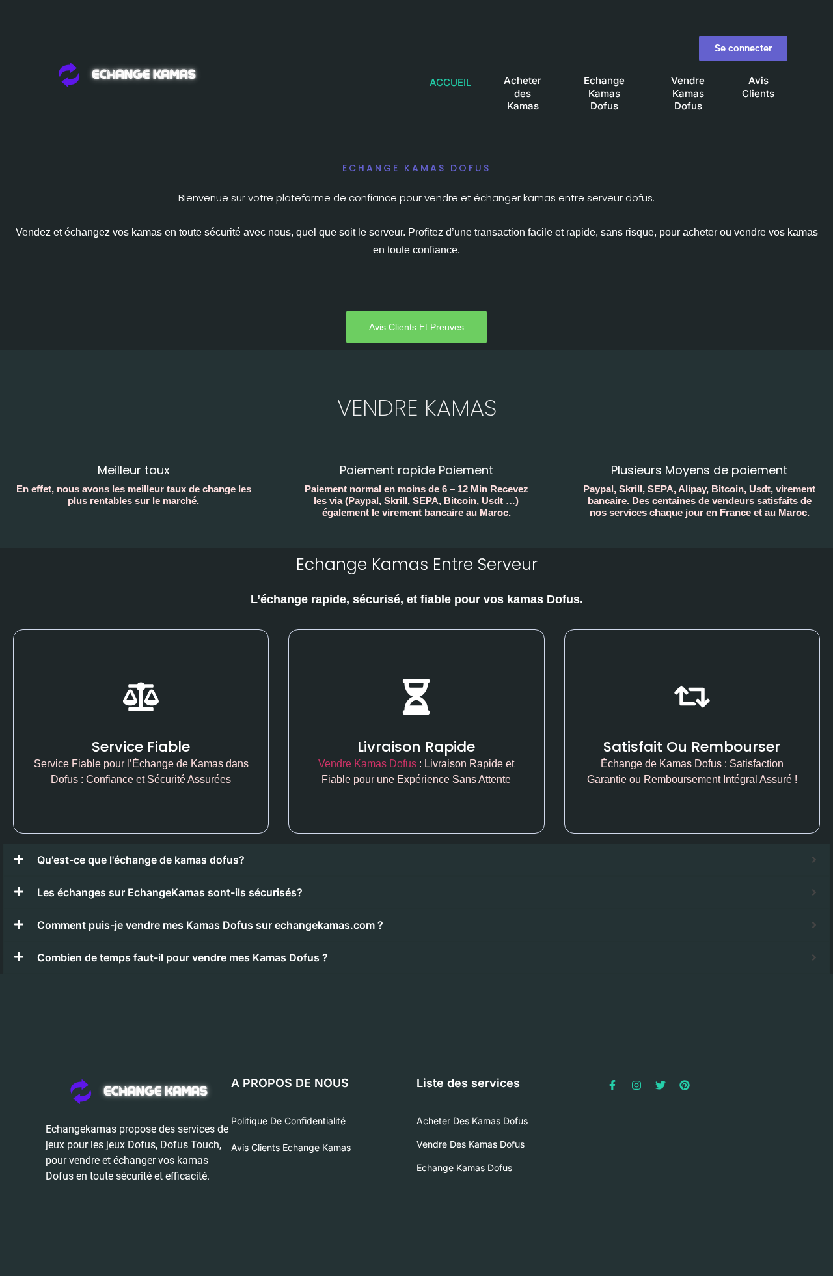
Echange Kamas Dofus (604, 93)
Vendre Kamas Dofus (688, 93)
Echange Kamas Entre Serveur (417, 564)
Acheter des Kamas (522, 93)
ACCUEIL (450, 82)
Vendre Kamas (417, 407)
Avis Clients (758, 87)
